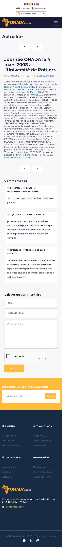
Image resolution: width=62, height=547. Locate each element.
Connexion (24, 8)
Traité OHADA (40, 435)
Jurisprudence (9, 466)
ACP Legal (38, 476)
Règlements (39, 445)
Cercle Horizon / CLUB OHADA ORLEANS (30, 85)
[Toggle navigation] (56, 23)
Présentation (9, 435)
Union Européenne (42, 471)
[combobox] (31, 13)
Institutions (8, 440)
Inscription (40, 8)
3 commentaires (46, 75)
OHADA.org (39, 466)
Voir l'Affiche (31, 94)
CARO (49, 476)
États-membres (10, 445)
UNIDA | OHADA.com (15, 536)
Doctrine (6, 471)
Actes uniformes (42, 440)
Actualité (7, 476)
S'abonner (50, 396)
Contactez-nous (14, 506)
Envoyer (14, 368)
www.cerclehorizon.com (17, 157)
